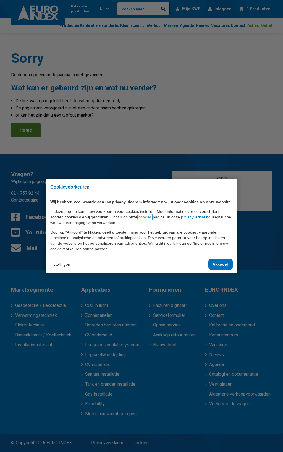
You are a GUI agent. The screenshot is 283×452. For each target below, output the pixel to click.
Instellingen (60, 264)
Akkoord (221, 264)
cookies (145, 217)
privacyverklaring (196, 217)
